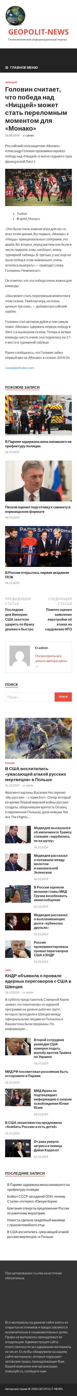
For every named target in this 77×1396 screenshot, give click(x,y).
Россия (10, 763)
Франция (11, 82)
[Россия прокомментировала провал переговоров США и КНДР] (18, 956)
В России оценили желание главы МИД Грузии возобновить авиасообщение (51, 893)
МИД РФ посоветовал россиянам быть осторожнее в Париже (36, 1074)
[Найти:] (38, 697)
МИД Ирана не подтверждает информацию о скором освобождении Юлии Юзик (53, 1099)
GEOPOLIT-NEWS (38, 32)
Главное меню (24, 67)
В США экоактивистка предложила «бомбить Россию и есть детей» (33, 1125)
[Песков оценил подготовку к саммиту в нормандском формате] (38, 502)
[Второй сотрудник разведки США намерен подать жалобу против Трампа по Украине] (18, 1054)
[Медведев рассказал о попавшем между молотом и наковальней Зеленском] (18, 870)
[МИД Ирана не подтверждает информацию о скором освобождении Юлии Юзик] (18, 1105)
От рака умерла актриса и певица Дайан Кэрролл (48, 1146)
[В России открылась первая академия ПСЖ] (38, 568)
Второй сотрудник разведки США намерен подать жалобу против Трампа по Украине (52, 1048)
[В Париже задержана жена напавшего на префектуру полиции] (38, 437)
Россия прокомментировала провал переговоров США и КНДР (51, 948)
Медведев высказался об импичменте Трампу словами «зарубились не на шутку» (53, 834)
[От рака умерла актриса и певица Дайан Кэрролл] (18, 1156)
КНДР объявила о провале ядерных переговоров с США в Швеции (38, 981)
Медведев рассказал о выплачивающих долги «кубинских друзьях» (51, 921)
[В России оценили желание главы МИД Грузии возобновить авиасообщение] (18, 901)
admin (30, 135)
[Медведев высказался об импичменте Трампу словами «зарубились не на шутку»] (18, 842)
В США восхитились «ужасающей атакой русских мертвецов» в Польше (35, 774)
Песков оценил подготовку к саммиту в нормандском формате (37, 509)
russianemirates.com (19, 368)
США (8, 970)
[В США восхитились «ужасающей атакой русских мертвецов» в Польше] (38, 759)
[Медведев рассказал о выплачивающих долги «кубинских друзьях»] (18, 929)
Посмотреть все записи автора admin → (51, 661)
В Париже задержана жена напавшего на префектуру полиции (38, 443)
